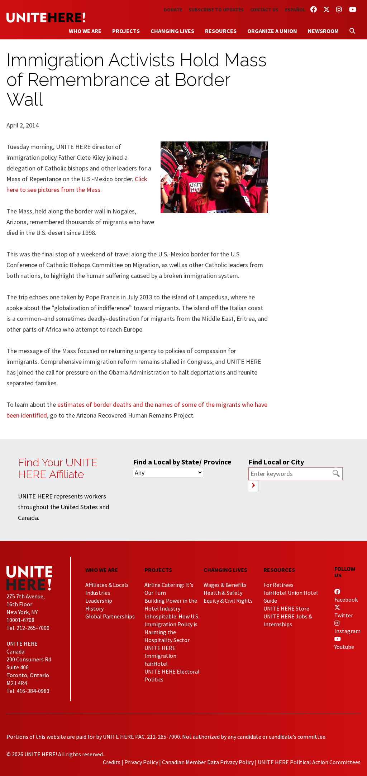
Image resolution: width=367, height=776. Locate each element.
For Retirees (278, 584)
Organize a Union (272, 30)
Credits (111, 762)
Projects (126, 30)
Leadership (98, 600)
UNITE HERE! (45, 18)
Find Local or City (276, 461)
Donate (173, 9)
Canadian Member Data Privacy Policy (208, 762)
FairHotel (156, 663)
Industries (97, 592)
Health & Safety (223, 592)
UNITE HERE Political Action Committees (309, 762)
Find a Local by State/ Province (182, 461)
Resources (221, 30)
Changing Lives (172, 30)
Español (295, 9)
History (94, 608)
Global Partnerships (110, 616)
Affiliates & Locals (107, 584)
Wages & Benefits (225, 584)
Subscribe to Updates (216, 9)
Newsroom (323, 30)
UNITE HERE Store (286, 608)
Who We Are (85, 30)
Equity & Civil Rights (228, 600)
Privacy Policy (141, 762)
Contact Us (264, 9)
